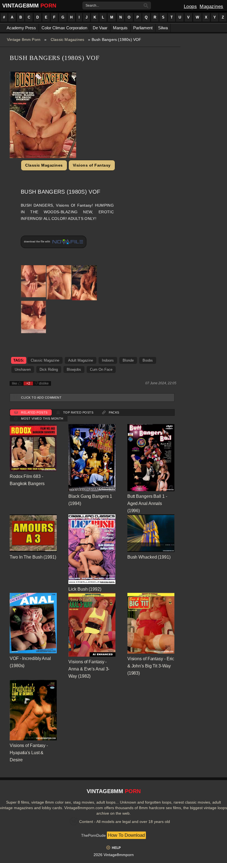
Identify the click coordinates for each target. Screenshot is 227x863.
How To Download (126, 835)
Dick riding (49, 369)
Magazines (211, 6)
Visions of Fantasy (92, 165)
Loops (190, 6)
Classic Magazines (67, 39)
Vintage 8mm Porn (23, 39)
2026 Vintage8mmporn (114, 855)
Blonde (128, 360)
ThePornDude (93, 835)
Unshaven (23, 369)
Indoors (108, 360)
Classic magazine (45, 360)
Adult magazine (80, 360)
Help (116, 848)
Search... (92, 5)
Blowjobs (74, 369)
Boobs (148, 360)
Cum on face (101, 369)
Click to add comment (41, 397)
